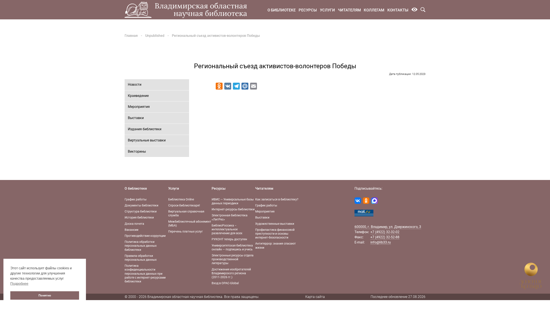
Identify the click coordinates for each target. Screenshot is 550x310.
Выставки (136, 118)
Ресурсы (308, 10)
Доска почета (134, 223)
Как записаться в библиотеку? (276, 199)
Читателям (349, 10)
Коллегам (374, 10)
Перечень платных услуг (185, 231)
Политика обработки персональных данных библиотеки (141, 245)
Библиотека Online (181, 199)
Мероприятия (139, 107)
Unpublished (154, 36)
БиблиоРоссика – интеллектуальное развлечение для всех (227, 229)
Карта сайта (315, 297)
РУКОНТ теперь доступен (229, 239)
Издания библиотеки (144, 129)
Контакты (397, 10)
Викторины (137, 151)
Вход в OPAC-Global (225, 283)
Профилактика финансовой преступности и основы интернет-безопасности (275, 233)
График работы (136, 199)
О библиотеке (281, 10)
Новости (134, 84)
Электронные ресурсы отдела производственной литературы (233, 259)
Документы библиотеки (141, 205)
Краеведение (138, 96)
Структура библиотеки (141, 211)
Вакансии (131, 229)
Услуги (327, 10)
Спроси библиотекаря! (184, 205)
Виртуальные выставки (147, 140)
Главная (131, 36)
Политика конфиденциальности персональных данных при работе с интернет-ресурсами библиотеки (145, 273)
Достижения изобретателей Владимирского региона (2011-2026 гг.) (231, 273)
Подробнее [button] (19, 283)
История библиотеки (139, 217)
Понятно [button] (44, 295)
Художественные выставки (274, 223)
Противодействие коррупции (145, 235)
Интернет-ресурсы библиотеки (233, 209)
